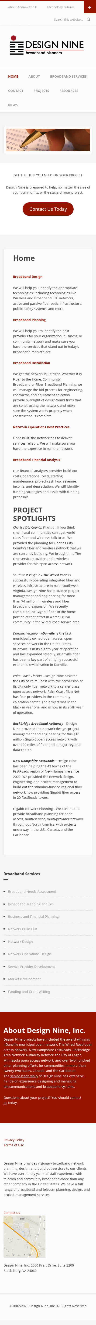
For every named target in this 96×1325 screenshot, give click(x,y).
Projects (41, 90)
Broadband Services (68, 76)
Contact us (11, 1212)
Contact (15, 90)
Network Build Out (22, 929)
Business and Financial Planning (33, 916)
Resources (68, 90)
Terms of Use (13, 1145)
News (13, 105)
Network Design (20, 941)
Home (13, 76)
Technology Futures (60, 7)
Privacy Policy (13, 1140)
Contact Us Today (48, 209)
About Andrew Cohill (22, 7)
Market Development (24, 979)
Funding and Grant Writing (29, 991)
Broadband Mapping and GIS (31, 904)
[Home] (48, 46)
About (34, 76)
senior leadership (24, 1076)
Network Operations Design (29, 954)
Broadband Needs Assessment (32, 891)
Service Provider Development (31, 966)
